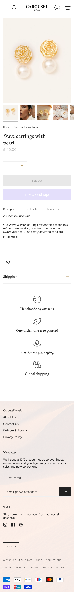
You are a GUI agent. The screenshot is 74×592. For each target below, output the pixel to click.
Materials (31, 209)
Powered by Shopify (54, 567)
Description (9, 209)
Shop (39, 560)
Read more (11, 237)
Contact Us (11, 424)
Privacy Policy (12, 437)
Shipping (10, 276)
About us (21, 567)
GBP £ (10, 546)
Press (34, 567)
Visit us (7, 567)
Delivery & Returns (15, 430)
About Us (9, 417)
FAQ (6, 262)
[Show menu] (6, 7)
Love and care (55, 209)
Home (6, 127)
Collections (53, 560)
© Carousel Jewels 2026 (17, 560)
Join (64, 492)
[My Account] (57, 7)
